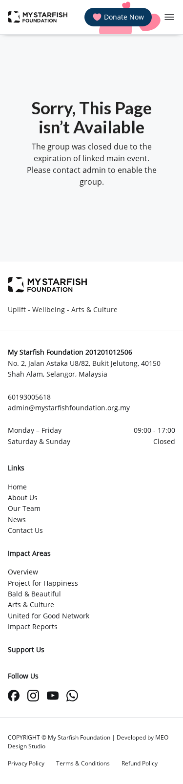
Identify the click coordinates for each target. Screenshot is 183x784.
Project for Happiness (43, 583)
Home (17, 486)
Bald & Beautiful (34, 593)
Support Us (26, 649)
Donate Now (124, 16)
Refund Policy (140, 763)
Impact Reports (33, 626)
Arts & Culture (31, 604)
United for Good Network (48, 615)
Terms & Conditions (83, 763)
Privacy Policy (26, 763)
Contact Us (25, 530)
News (17, 519)
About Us (23, 497)
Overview (23, 571)
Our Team (24, 508)
